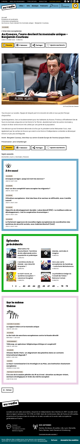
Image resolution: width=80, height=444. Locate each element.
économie (5, 157)
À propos (4, 1)
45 (39, 286)
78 (62, 286)
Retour (9, 390)
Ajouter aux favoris (57, 45)
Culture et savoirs (13, 324)
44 (34, 286)
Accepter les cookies (69, 440)
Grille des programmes (17, 1)
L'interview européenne (10, 21)
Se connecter (65, 5)
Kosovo (26, 157)
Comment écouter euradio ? (48, 434)
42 (24, 286)
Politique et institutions (14, 372)
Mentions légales (17, 431)
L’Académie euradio (18, 429)
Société (9, 361)
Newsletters (43, 1)
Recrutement (16, 427)
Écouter (9, 45)
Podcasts (44, 6)
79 (67, 286)
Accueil (4, 17)
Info (28, 6)
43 (29, 286)
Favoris (55, 6)
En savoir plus (42, 441)
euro (12, 157)
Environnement (11, 341)
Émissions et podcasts (10, 19)
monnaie (18, 157)
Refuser (54, 440)
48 (53, 286)
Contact (14, 425)
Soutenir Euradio (55, 1)
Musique (35, 6)
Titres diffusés (32, 1)
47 (48, 286)
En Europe (5, 27)
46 (44, 286)
